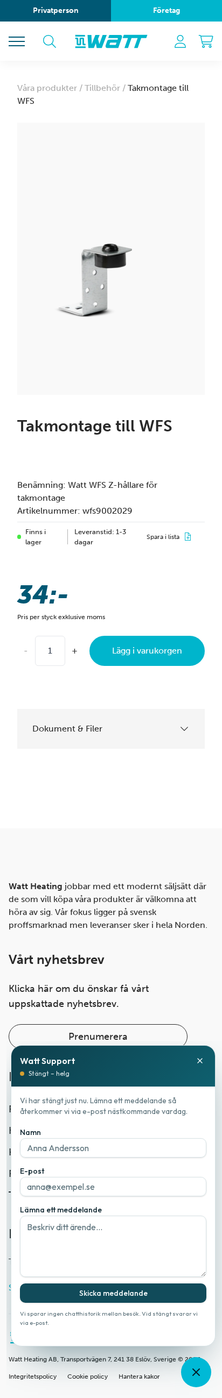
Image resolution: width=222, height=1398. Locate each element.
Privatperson (56, 10)
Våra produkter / (51, 88)
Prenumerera (98, 1036)
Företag (166, 10)
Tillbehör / (106, 88)
